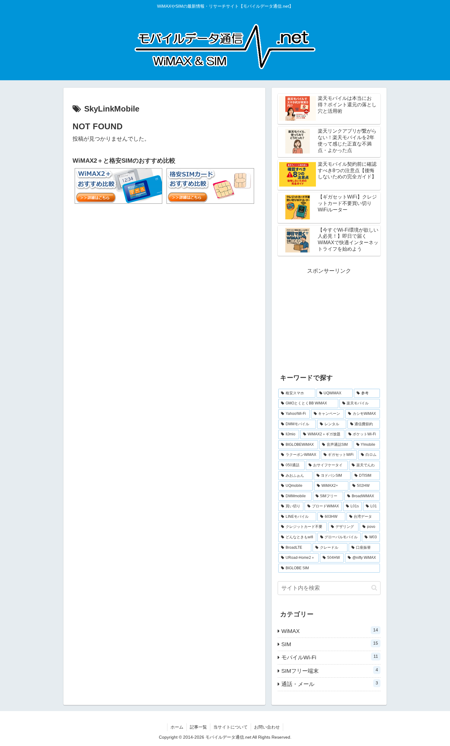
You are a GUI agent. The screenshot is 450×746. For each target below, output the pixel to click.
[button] (374, 587)
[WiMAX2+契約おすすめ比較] (118, 185)
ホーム (177, 727)
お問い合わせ (267, 727)
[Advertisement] (329, 319)
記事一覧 (198, 727)
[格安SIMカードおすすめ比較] (210, 185)
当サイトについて (230, 727)
